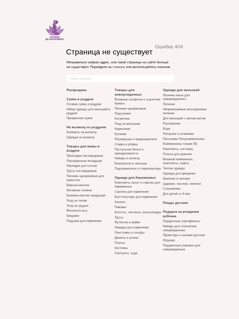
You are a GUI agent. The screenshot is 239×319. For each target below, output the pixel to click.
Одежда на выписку (81, 137)
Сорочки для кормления (132, 191)
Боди (166, 128)
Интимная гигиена (79, 190)
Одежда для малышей (181, 90)
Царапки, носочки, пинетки (182, 183)
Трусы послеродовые (82, 171)
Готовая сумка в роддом (84, 104)
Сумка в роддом (80, 99)
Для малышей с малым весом (184, 118)
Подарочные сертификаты (181, 221)
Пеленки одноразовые (130, 108)
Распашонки (171, 123)
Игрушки (169, 240)
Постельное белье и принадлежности (129, 151)
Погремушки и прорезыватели (136, 139)
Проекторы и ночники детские (184, 235)
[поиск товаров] (170, 78)
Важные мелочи (78, 185)
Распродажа (77, 90)
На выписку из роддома (86, 127)
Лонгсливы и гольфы (129, 232)
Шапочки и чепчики (176, 178)
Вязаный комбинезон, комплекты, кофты (178, 161)
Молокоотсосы (77, 210)
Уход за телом (77, 200)
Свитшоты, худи (126, 253)
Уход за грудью (77, 205)
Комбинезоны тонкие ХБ (180, 143)
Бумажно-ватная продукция (86, 195)
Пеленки (169, 104)
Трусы (119, 217)
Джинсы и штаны (126, 237)
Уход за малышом (127, 123)
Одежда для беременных (135, 177)
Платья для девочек (177, 154)
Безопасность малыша (131, 163)
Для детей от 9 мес (176, 193)
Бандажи (73, 215)
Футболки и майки (127, 222)
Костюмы (121, 248)
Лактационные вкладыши (84, 161)
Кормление (122, 129)
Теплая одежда (174, 168)
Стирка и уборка (126, 144)
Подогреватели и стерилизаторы (138, 168)
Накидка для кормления (132, 227)
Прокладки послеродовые (85, 155)
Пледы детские (175, 203)
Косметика (122, 118)
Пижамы (120, 207)
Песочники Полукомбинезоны (183, 139)
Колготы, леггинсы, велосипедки (138, 212)
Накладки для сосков (82, 165)
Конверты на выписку (82, 132)
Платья (120, 243)
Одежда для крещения (179, 173)
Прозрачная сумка (79, 118)
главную (118, 67)
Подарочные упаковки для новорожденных (181, 247)
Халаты (120, 202)
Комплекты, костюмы (178, 149)
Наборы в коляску (127, 158)
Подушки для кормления (84, 221)
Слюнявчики (171, 188)
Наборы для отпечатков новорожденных (180, 228)
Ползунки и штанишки (178, 133)
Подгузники (123, 113)
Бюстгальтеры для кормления (136, 196)
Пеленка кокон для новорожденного (176, 97)
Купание (120, 134)
